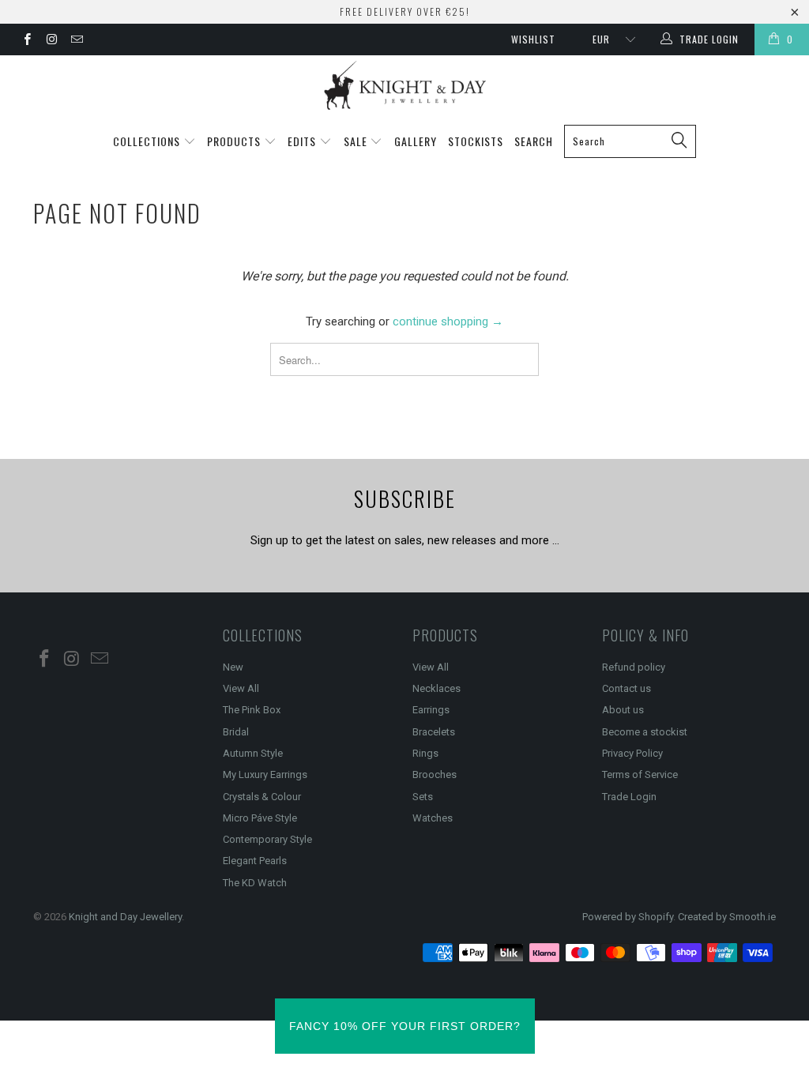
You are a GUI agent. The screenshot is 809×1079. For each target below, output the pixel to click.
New (233, 667)
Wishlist (533, 39)
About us (623, 710)
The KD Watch (255, 883)
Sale (357, 141)
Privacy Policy (632, 753)
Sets (422, 797)
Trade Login (629, 797)
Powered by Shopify (627, 917)
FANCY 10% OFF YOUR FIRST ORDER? (405, 1026)
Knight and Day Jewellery (125, 917)
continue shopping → (448, 321)
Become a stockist (644, 732)
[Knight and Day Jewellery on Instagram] (51, 41)
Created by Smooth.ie (727, 917)
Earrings (431, 710)
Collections (148, 141)
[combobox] (630, 141)
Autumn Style (253, 753)
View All (241, 688)
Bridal (236, 732)
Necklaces (436, 688)
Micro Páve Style (260, 818)
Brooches (434, 774)
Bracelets (433, 732)
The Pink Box (251, 710)
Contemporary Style (267, 839)
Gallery (415, 141)
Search (533, 141)
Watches (432, 818)
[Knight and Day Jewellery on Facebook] (26, 41)
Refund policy (633, 667)
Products (235, 141)
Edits (303, 141)
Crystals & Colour (262, 797)
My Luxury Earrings (265, 774)
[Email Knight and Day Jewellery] (76, 41)
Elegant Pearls (255, 861)
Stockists (475, 141)
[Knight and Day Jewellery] (404, 85)
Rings (425, 753)
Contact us (626, 688)
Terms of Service (640, 774)
